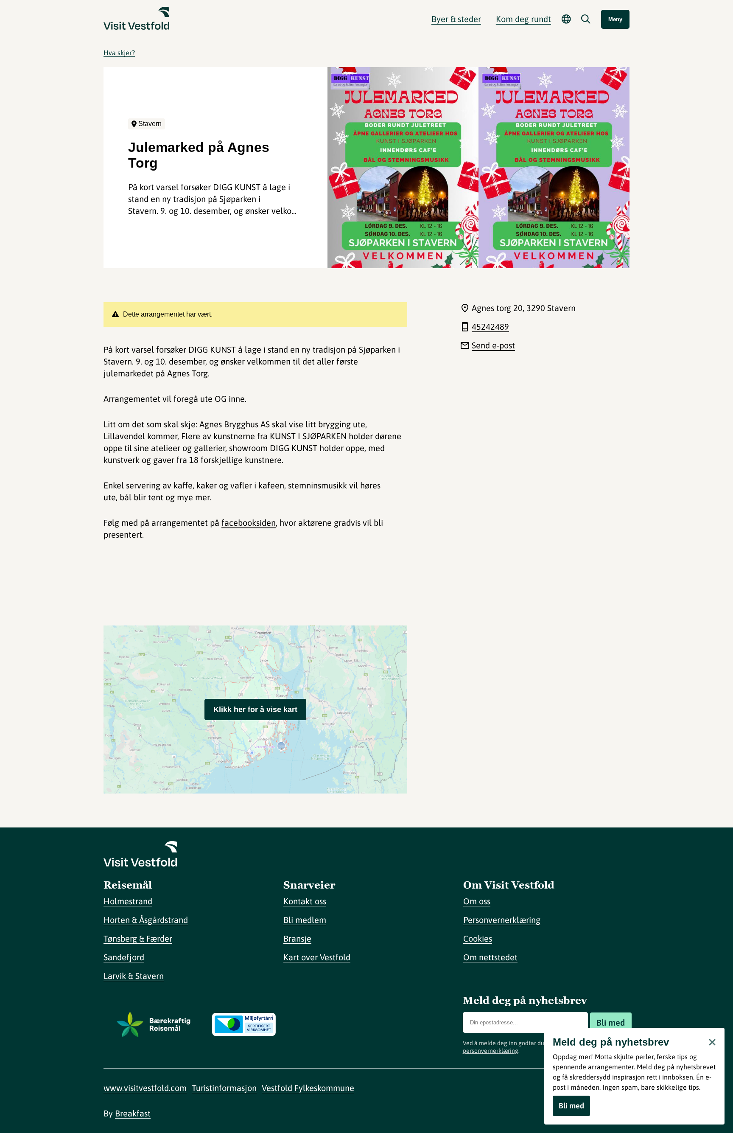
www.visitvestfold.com (145, 1088)
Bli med (610, 1022)
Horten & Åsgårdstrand (146, 920)
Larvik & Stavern (134, 976)
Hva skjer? (119, 52)
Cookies (477, 938)
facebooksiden (248, 522)
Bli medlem (304, 920)
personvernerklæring (490, 1050)
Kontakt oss (304, 901)
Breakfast (133, 1113)
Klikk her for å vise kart (255, 709)
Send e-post (493, 345)
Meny (615, 19)
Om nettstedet (490, 957)
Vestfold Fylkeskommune (308, 1088)
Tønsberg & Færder (138, 938)
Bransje (297, 938)
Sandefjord (124, 957)
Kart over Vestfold (316, 957)
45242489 (490, 326)
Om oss (476, 901)
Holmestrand (128, 901)
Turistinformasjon (224, 1088)
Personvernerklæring (501, 920)
